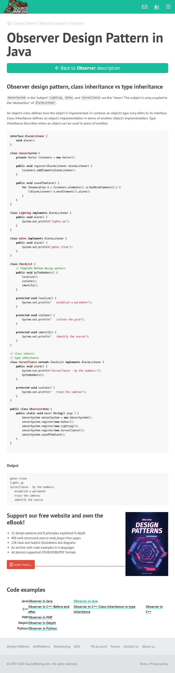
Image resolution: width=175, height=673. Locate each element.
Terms (143, 664)
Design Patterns (25, 23)
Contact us (131, 646)
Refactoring (62, 646)
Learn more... (22, 564)
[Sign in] (156, 7)
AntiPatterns (41, 646)
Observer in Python (42, 628)
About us (148, 646)
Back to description (89, 68)
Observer (77, 23)
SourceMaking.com (37, 664)
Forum (115, 646)
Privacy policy (159, 664)
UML (77, 646)
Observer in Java (40, 601)
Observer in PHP (40, 617)
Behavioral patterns (54, 23)
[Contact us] (145, 7)
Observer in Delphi (42, 623)
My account (99, 646)
